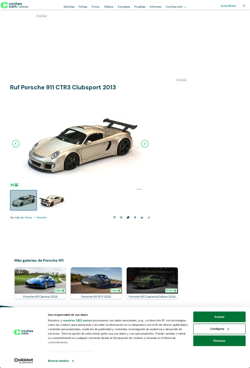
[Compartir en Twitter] (127, 217)
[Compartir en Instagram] (120, 217)
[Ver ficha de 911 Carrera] (40, 283)
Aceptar (219, 316)
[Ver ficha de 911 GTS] (96, 283)
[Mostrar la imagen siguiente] (144, 143)
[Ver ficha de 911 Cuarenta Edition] (152, 283)
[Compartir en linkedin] (141, 217)
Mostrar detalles (58, 360)
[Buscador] (244, 6)
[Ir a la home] (14, 5)
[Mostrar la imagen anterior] (16, 143)
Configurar (217, 328)
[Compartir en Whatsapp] (148, 217)
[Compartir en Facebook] (134, 217)
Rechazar (219, 340)
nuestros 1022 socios (77, 320)
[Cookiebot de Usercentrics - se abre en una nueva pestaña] (24, 361)
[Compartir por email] (113, 217)
